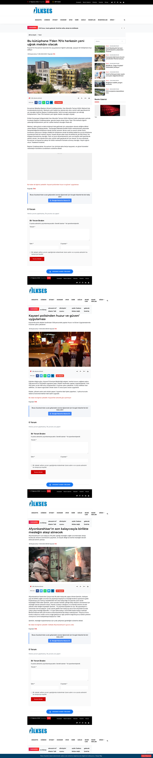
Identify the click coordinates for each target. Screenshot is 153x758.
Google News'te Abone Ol (61, 200)
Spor (70, 20)
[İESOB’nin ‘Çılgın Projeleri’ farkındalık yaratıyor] (100, 66)
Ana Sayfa (33, 35)
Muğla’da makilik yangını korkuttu (114, 83)
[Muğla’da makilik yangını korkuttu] (100, 83)
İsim (31, 243)
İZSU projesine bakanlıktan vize (115, 92)
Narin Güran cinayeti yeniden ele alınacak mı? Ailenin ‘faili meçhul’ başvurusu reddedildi (52, 309)
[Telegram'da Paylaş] (47, 102)
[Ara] (122, 41)
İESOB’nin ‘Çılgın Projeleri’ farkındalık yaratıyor (114, 66)
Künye (106, 2)
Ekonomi (63, 20)
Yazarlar (101, 2)
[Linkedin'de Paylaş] (51, 102)
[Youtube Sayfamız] (123, 2)
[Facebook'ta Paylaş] (36, 102)
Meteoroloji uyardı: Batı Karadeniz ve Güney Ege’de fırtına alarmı (60, 28)
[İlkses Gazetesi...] (43, 10)
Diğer (112, 20)
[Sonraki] (124, 28)
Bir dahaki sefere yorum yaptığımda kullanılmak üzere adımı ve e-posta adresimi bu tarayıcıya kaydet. (59, 253)
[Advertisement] (93, 11)
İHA (54, 54)
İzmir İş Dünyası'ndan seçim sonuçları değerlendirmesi (115, 75)
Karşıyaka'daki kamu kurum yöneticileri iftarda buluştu (115, 58)
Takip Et (59, 102)
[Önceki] (121, 28)
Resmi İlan (91, 20)
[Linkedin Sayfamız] (120, 2)
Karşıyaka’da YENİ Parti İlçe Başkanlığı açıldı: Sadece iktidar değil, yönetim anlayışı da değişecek (76, 309)
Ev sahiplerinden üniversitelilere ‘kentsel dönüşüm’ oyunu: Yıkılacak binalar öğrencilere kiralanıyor (64, 309)
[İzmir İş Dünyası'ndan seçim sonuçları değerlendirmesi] (100, 75)
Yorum (32, 227)
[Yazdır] (89, 98)
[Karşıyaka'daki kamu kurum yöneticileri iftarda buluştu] (100, 58)
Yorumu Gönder (37, 259)
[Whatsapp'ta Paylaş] (43, 102)
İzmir (76, 20)
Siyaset (55, 20)
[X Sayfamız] (112, 2)
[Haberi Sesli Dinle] (78, 98)
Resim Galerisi (87, 2)
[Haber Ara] (124, 20)
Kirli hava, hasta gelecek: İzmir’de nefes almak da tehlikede (87, 309)
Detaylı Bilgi (98, 756)
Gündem (47, 20)
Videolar (94, 2)
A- (82, 98)
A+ (86, 98)
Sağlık (83, 20)
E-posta (64, 243)
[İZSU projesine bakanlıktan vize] (100, 92)
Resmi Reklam (102, 20)
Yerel (39, 35)
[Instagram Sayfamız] (117, 2)
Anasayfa (78, 2)
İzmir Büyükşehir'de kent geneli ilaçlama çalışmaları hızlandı (114, 49)
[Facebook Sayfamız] (114, 2)
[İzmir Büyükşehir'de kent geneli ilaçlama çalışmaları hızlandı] (100, 49)
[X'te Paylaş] (39, 102)
